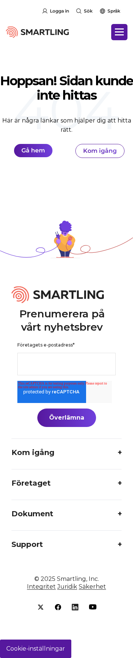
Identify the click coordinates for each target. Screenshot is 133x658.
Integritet (41, 586)
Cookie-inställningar (35, 648)
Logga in (59, 11)
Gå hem (33, 150)
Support (27, 544)
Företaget (31, 483)
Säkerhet (92, 586)
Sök (88, 11)
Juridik (67, 586)
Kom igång (100, 150)
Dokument (32, 513)
